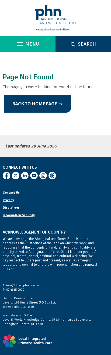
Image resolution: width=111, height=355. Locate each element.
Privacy (8, 200)
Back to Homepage (34, 104)
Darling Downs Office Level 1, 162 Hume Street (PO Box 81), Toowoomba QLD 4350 (29, 302)
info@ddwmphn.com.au (21, 285)
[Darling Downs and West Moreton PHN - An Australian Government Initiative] (55, 18)
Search (86, 44)
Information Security (19, 215)
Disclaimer (11, 208)
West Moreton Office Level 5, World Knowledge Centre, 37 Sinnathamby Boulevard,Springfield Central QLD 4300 (47, 319)
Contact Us (11, 193)
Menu (31, 44)
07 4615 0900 (13, 290)
